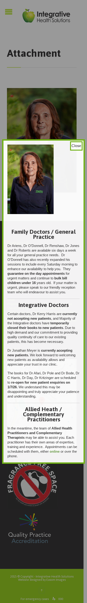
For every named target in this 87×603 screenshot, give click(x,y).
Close (76, 146)
